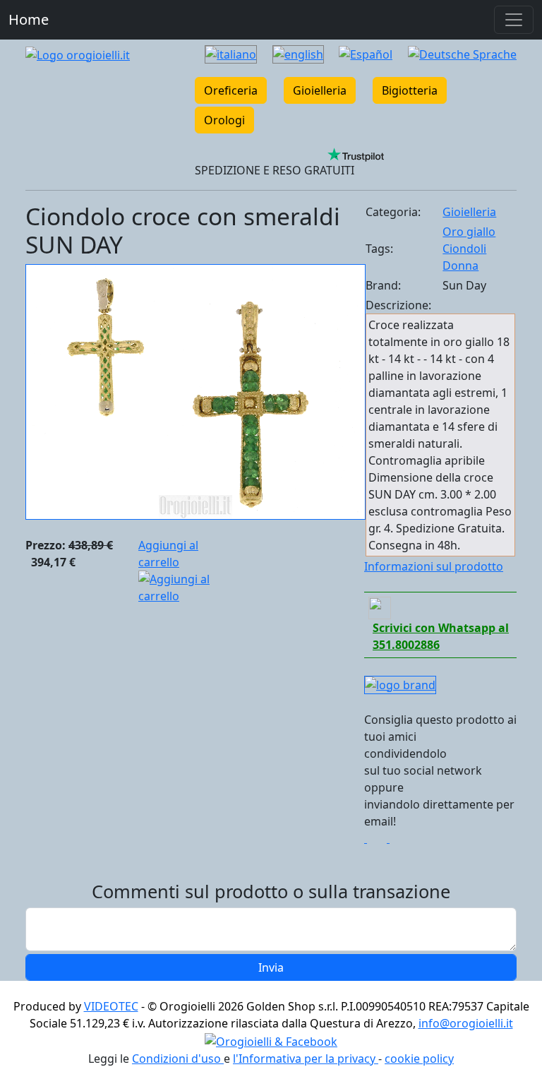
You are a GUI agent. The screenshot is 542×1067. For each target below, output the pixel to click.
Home (28, 19)
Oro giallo (468, 231)
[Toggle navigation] (514, 20)
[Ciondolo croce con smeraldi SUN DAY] (195, 391)
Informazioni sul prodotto (433, 566)
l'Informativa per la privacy (305, 1058)
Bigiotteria (410, 90)
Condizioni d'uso (178, 1058)
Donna (460, 265)
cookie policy (419, 1058)
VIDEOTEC (111, 1006)
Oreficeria (231, 90)
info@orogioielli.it (465, 1023)
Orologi (224, 120)
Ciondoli (464, 248)
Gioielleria (320, 90)
